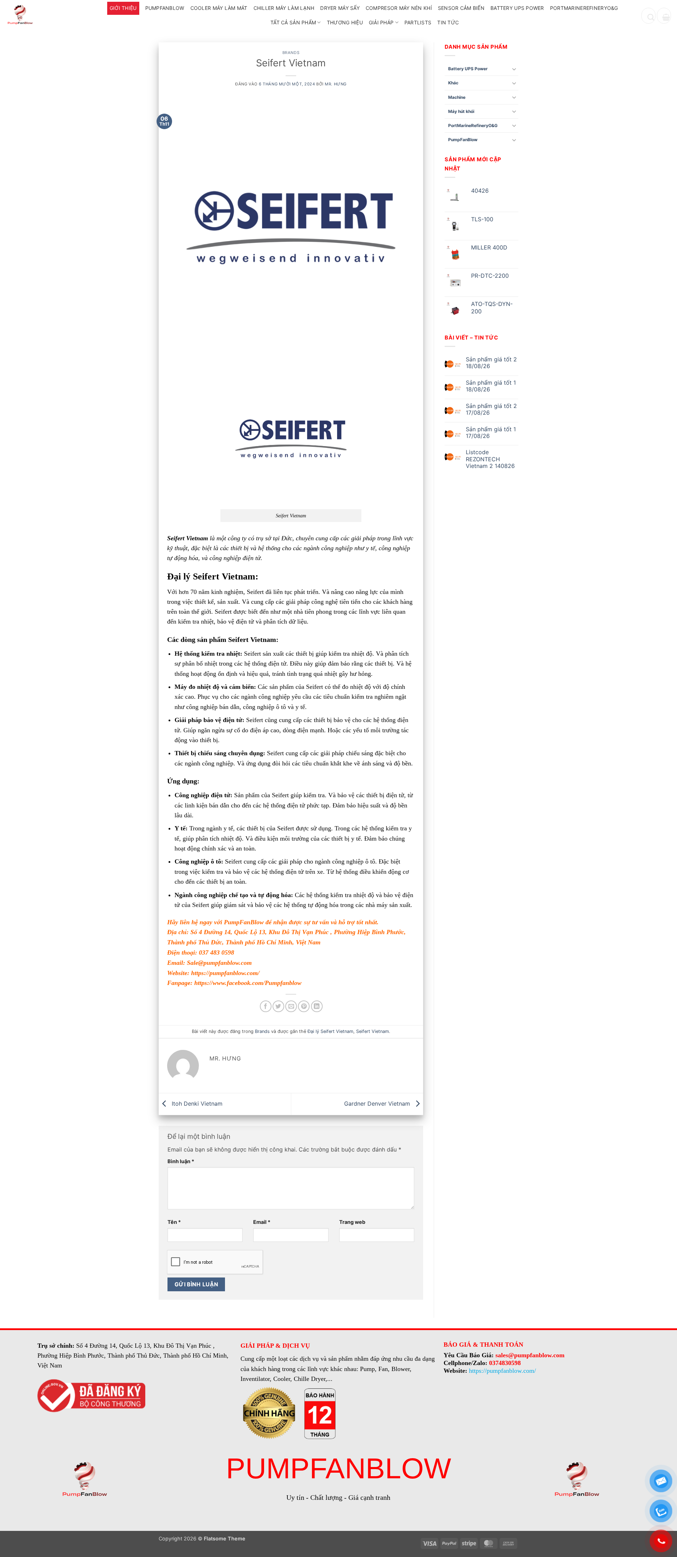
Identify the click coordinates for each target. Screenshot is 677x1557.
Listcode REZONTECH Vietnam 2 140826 (490, 459)
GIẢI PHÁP (381, 22)
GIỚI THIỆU (123, 8)
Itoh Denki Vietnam (196, 1103)
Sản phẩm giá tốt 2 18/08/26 (491, 362)
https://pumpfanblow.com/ (225, 972)
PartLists (418, 22)
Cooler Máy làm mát (219, 8)
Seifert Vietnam (372, 1031)
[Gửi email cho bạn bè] (291, 1006)
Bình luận (180, 1161)
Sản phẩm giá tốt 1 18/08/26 (491, 386)
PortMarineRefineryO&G (584, 8)
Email (261, 1222)
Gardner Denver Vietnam (378, 1103)
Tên (174, 1222)
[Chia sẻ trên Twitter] (278, 1006)
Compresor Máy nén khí (399, 8)
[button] (664, 16)
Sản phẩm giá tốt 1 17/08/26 (491, 432)
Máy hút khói (461, 111)
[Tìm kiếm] (648, 16)
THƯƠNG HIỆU (345, 22)
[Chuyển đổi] (514, 69)
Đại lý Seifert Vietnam (330, 1031)
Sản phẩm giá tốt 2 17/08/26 (491, 409)
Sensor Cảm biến (461, 8)
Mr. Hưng (335, 84)
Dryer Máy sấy (340, 8)
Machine (456, 97)
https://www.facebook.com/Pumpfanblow (247, 982)
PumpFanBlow (164, 8)
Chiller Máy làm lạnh (284, 8)
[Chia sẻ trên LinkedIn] (317, 1006)
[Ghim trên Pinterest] (304, 1006)
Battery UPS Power (517, 8)
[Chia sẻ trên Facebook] (266, 1006)
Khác (453, 82)
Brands (290, 52)
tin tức (448, 22)
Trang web (352, 1222)
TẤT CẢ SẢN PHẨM (293, 22)
